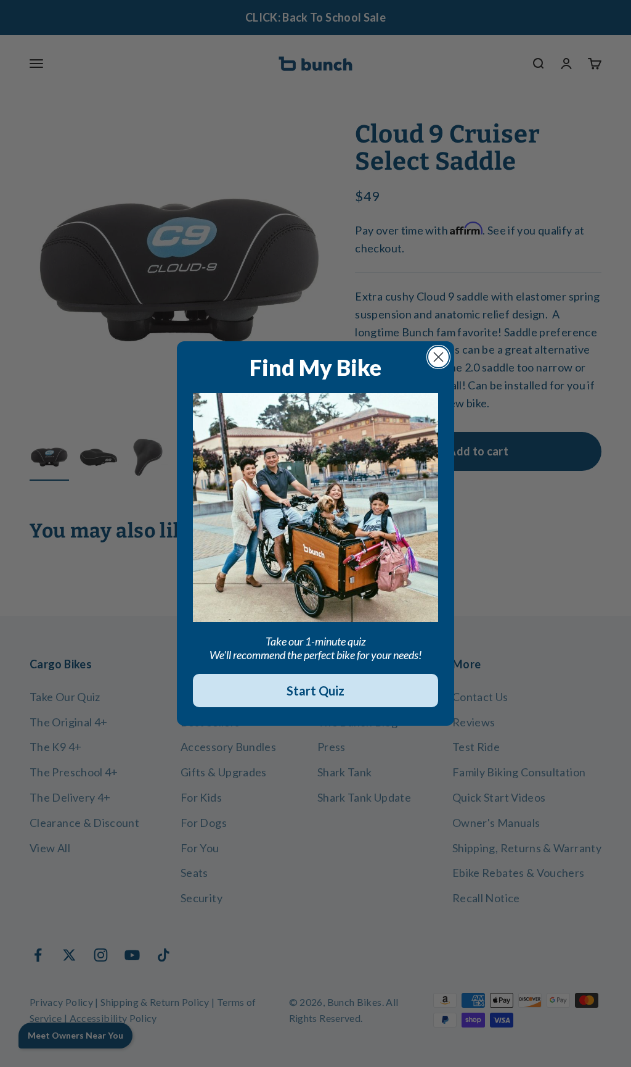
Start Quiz (315, 690)
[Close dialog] (438, 357)
